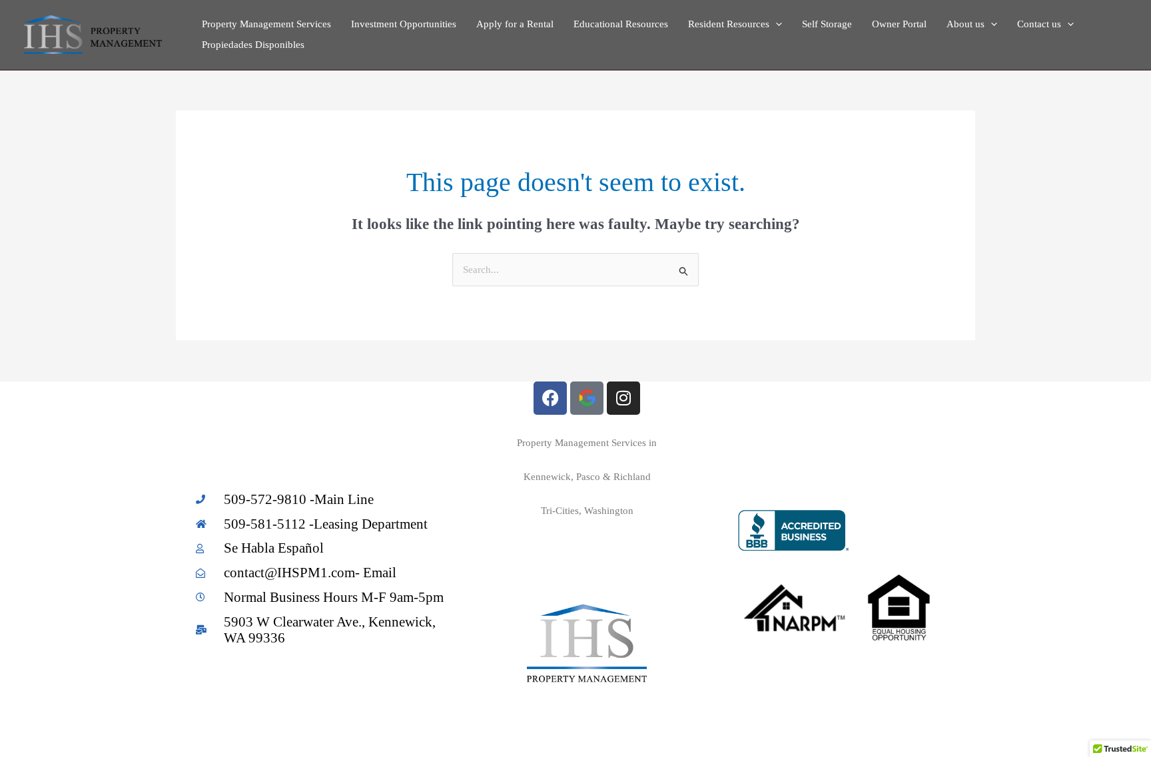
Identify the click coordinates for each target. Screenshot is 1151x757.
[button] (775, 24)
